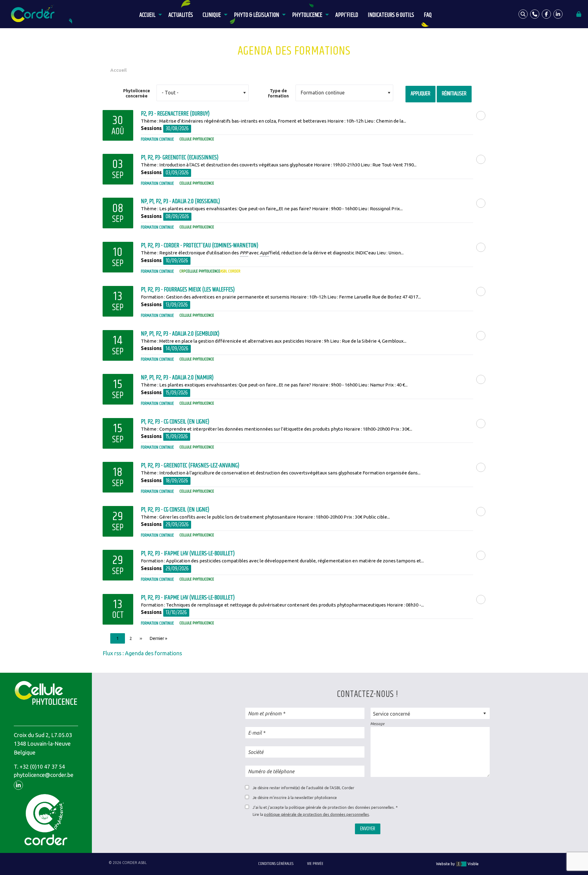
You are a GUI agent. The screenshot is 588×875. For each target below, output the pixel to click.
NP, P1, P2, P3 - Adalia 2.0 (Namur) (177, 377)
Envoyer (367, 829)
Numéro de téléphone (271, 771)
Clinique (212, 15)
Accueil (147, 15)
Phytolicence (307, 15)
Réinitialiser (454, 93)
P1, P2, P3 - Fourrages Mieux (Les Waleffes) (188, 290)
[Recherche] (523, 14)
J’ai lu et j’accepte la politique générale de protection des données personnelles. (324, 807)
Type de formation (278, 93)
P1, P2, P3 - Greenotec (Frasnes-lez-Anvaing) (190, 465)
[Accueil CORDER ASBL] (34, 14)
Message (377, 724)
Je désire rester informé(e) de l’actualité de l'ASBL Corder (303, 788)
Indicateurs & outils (391, 15)
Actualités (180, 15)
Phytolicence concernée (136, 93)
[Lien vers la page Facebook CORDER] (546, 14)
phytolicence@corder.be (44, 775)
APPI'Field (346, 15)
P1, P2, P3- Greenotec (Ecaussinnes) (179, 157)
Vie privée (315, 863)
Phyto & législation (256, 15)
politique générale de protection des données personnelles (316, 814)
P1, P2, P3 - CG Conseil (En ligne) (175, 422)
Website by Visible (457, 864)
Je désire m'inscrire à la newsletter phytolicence (295, 797)
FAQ (428, 15)
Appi (264, 252)
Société (255, 752)
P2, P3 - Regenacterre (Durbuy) (175, 114)
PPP (244, 252)
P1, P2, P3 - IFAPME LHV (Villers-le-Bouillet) (188, 553)
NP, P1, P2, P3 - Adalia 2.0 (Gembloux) (180, 334)
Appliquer (420, 93)
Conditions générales (275, 863)
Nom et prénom (264, 713)
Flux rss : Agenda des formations (142, 653)
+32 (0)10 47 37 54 (42, 766)
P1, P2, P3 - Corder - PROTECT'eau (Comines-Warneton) (199, 245)
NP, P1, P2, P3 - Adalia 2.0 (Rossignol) (180, 201)
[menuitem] (149, 14)
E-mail (255, 733)
